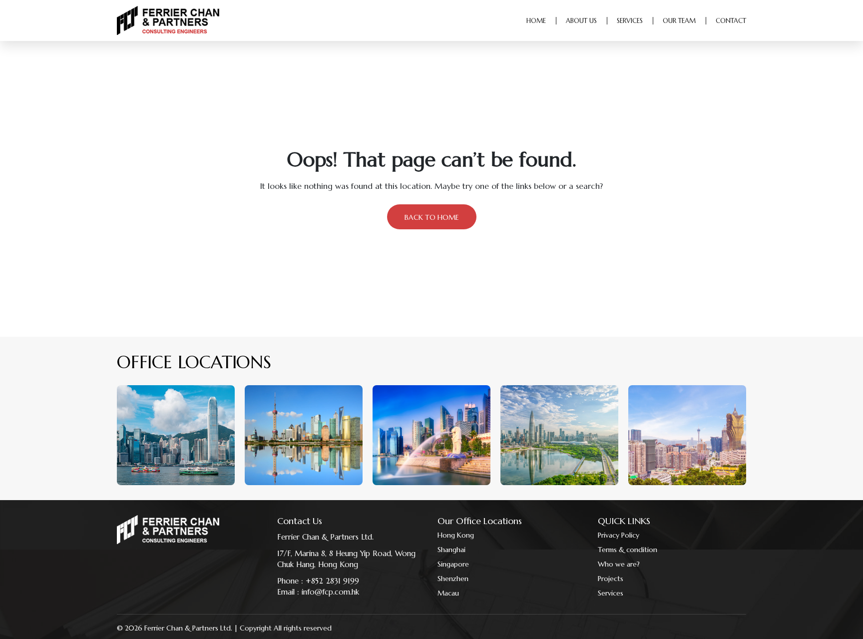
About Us (581, 20)
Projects (610, 578)
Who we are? (619, 564)
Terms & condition (627, 549)
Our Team (679, 20)
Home (536, 20)
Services (630, 20)
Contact (731, 20)
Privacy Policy (618, 535)
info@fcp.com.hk (330, 592)
